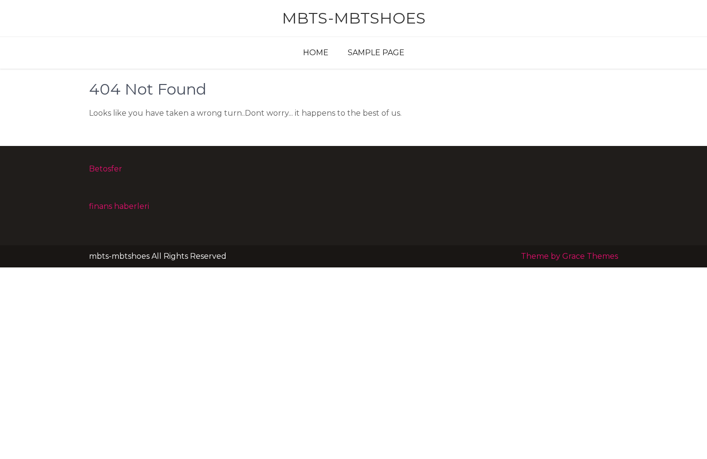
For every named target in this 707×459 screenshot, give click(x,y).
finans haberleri (119, 206)
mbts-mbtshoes (354, 18)
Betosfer (105, 168)
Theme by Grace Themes (569, 256)
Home (315, 52)
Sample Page (376, 52)
